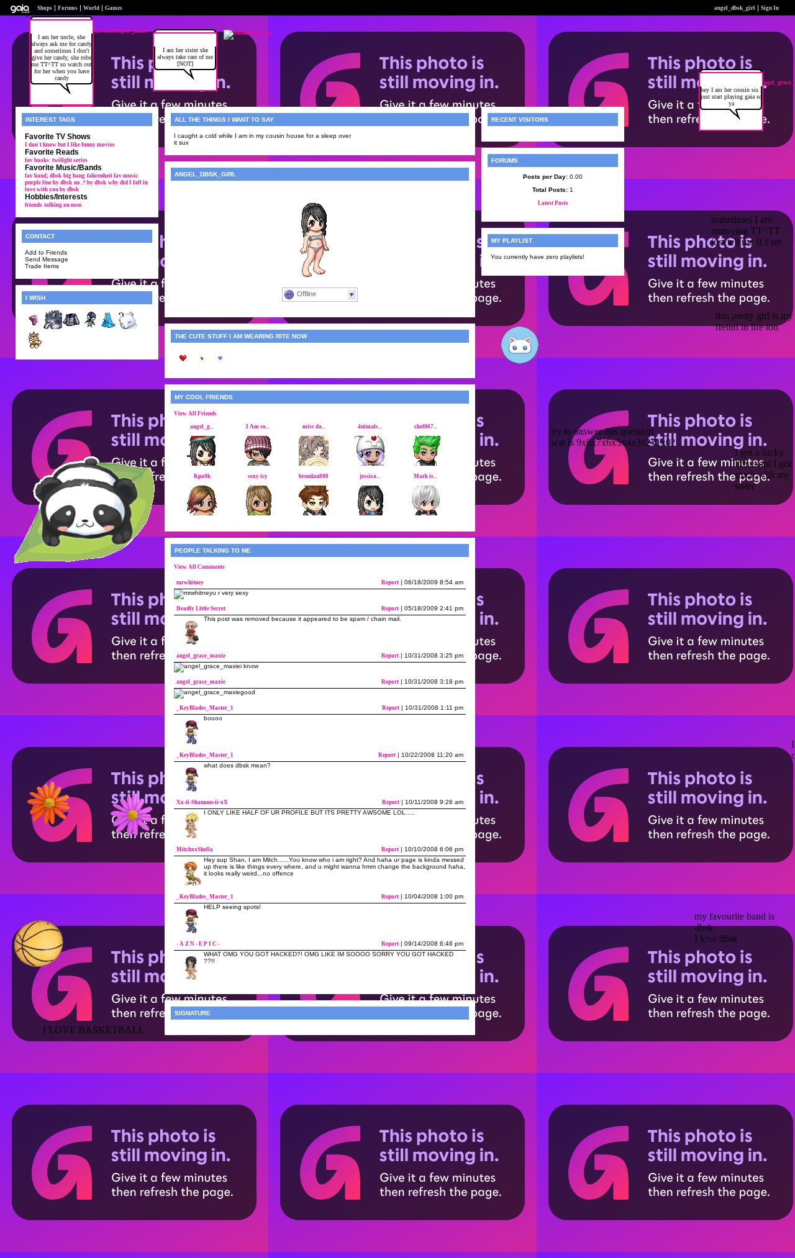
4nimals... (370, 426)
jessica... (370, 476)
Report (390, 582)
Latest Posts (553, 203)
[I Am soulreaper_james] (113, 31)
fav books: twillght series (56, 160)
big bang (74, 176)
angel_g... (202, 426)
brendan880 (314, 476)
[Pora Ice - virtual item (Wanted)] (127, 327)
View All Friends (195, 413)
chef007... (425, 426)
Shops (44, 8)
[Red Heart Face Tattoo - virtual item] (183, 366)
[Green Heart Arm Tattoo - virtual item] (202, 366)
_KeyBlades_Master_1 (205, 708)
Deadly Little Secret (200, 608)
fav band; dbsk (43, 176)
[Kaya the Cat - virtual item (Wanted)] (34, 347)
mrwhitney (190, 582)
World (91, 8)
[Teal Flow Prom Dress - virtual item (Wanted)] (108, 327)
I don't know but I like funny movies (70, 145)
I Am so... (258, 426)
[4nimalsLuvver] (248, 33)
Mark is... (425, 476)
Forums (68, 8)
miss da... (313, 426)
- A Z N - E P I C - (198, 944)
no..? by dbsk (90, 182)
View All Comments (199, 567)
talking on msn (62, 205)
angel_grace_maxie (200, 656)
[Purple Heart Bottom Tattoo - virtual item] (220, 366)
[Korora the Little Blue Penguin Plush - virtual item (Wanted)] (90, 327)
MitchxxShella (194, 849)
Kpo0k (202, 476)
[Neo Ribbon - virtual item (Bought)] (34, 327)
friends (33, 205)
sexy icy (258, 476)
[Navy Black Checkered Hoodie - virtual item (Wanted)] (71, 327)
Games (113, 8)
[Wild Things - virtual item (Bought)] (52, 327)
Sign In (770, 8)
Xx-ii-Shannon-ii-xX (202, 802)
